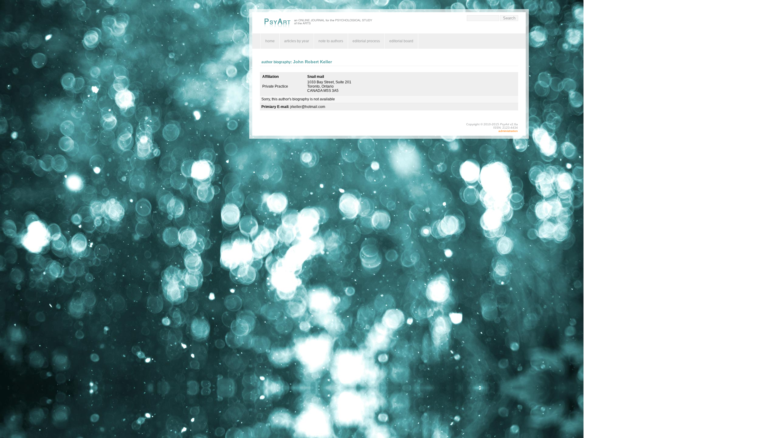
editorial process (366, 41)
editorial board (401, 41)
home (270, 41)
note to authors (330, 41)
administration (508, 131)
